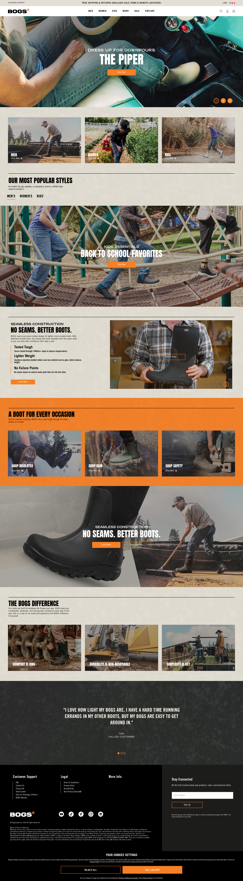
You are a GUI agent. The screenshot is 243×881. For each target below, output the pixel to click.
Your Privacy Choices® (72, 792)
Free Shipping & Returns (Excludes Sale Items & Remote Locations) (121, 3)
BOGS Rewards (21, 798)
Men (90, 11)
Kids (114, 11)
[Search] (220, 11)
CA (230, 3)
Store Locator (21, 792)
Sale (137, 11)
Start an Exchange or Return (26, 795)
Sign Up (187, 805)
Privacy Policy (69, 786)
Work (126, 11)
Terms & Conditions (71, 783)
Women (102, 11)
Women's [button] (26, 196)
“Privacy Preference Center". (128, 878)
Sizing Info (20, 789)
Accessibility (69, 789)
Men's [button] (11, 196)
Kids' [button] (40, 196)
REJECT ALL (90, 869)
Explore (150, 11)
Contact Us (20, 786)
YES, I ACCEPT (152, 869)
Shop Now (15, 158)
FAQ (17, 783)
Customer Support (16, 3)
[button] (118, 102)
